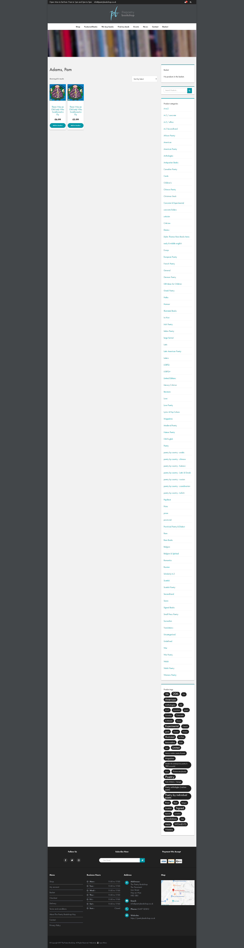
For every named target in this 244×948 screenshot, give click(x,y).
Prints (166, 506)
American (168, 142)
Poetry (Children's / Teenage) (173, 782)
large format (168, 337)
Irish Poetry (168, 324)
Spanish (167, 814)
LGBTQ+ (167, 371)
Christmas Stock (170, 196)
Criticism (167, 223)
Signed (180, 808)
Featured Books (90, 27)
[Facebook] (65, 860)
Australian (176, 710)
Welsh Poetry (169, 668)
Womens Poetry (170, 675)
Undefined (168, 641)
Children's (168, 182)
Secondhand (169, 594)
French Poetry (169, 263)
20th (175, 694)
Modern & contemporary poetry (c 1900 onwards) (176, 765)
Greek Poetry (169, 290)
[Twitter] (72, 860)
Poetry (166, 445)
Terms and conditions (58, 909)
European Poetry (170, 257)
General (167, 270)
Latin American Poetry (172, 351)
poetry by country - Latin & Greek (177, 472)
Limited (176, 747)
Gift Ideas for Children (173, 284)
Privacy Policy (55, 925)
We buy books (108, 27)
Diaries (166, 230)
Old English (168, 439)
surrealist (177, 814)
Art (181, 704)
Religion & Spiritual (171, 553)
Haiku (166, 297)
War (165, 648)
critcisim (167, 216)
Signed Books (169, 607)
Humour (167, 304)
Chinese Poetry (170, 189)
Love (165, 398)
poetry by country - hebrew (175, 466)
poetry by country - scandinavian (177, 486)
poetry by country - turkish (174, 493)
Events (136, 27)
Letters (166, 358)
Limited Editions (170, 378)
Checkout (53, 898)
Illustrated (169, 736)
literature (167, 391)
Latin (165, 344)
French (185, 726)
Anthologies (168, 155)
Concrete (180, 715)
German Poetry (170, 277)
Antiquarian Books (171, 162)
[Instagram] (79, 860)
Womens (169, 829)
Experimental (172, 726)
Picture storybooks (179, 771)
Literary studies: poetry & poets (175, 753)
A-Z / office (168, 122)
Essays (166, 250)
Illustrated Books (170, 311)
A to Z (166, 108)
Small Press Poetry (171, 614)
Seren (166, 600)
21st (184, 694)
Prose (167, 802)
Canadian (168, 715)
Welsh (166, 661)
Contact (155, 27)
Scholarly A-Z (169, 573)
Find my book (123, 27)
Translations (168, 627)
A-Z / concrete (170, 115)
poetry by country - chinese (175, 459)
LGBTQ (167, 364)
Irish (181, 742)
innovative (170, 742)
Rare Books (168, 540)
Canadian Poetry (170, 169)
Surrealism (168, 621)
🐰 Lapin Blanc (102, 943)
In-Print (166, 317)
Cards (166, 176)
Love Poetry (168, 405)
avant (186, 710)
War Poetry (168, 654)
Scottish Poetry (169, 587)
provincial (168, 520)
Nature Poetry (169, 432)
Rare (165, 533)
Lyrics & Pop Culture (172, 412)
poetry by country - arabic (174, 452)
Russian (167, 567)
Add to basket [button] (58, 125)
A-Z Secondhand (171, 128)
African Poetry (169, 135)
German (175, 732)
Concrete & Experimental (174, 203)
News (145, 27)
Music (167, 772)
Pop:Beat (167, 499)
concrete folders (170, 209)
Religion (167, 546)
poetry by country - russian (174, 479)
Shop (78, 27)
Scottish (167, 580)
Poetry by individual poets (176, 796)
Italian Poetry (169, 331)
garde (167, 731)
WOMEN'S (180, 824)
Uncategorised (170, 634)
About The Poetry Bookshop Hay (63, 914)
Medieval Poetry (170, 425)
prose (166, 513)
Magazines (168, 418)
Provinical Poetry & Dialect (174, 526)
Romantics (168, 560)
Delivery (53, 903)
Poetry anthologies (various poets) (175, 788)
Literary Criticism (170, 385)
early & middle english (173, 243)
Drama (179, 721)
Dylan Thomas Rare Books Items (176, 236)
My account (54, 887)
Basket (165, 27)
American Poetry (170, 149)
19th (167, 694)
